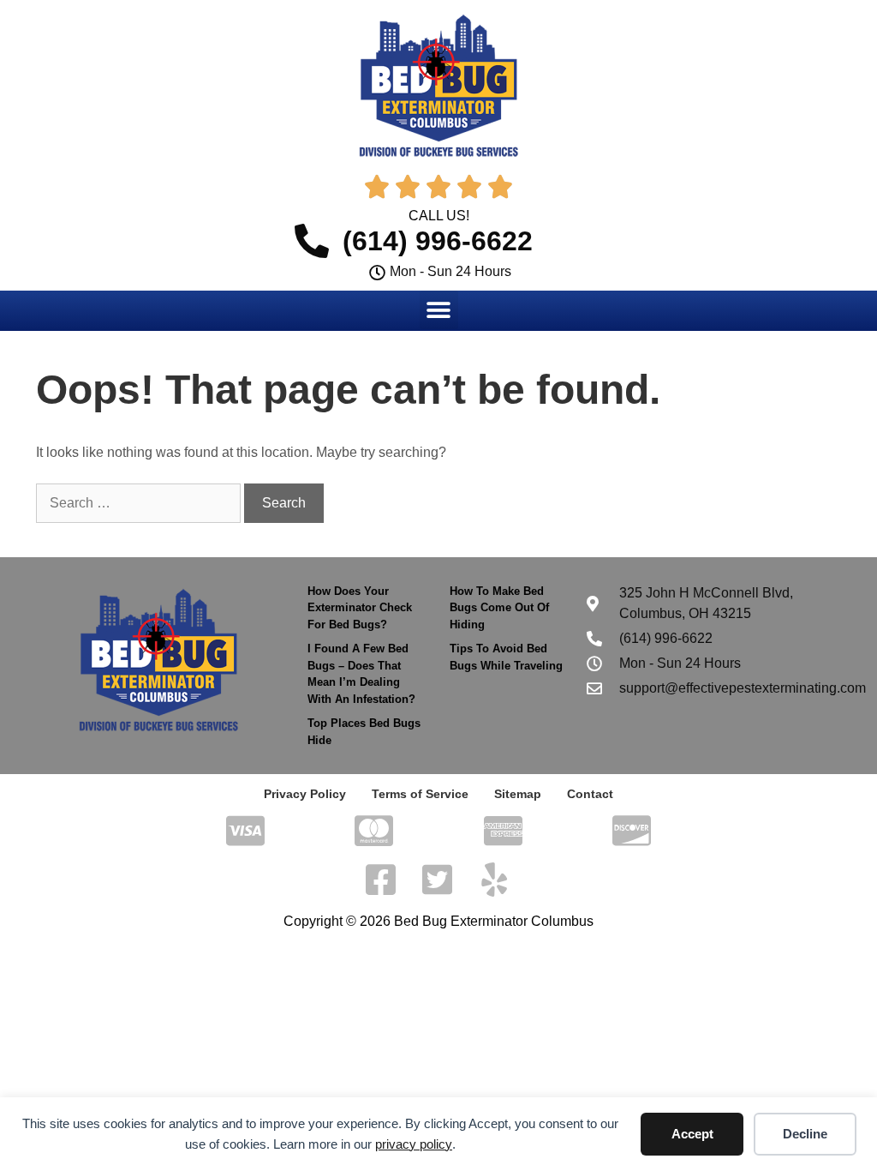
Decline (805, 1133)
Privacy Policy (305, 794)
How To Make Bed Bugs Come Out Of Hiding (499, 608)
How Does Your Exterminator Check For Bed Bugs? (359, 608)
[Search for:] (140, 502)
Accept (692, 1133)
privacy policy (413, 1144)
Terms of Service (420, 794)
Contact (590, 794)
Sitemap (517, 794)
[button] (439, 310)
